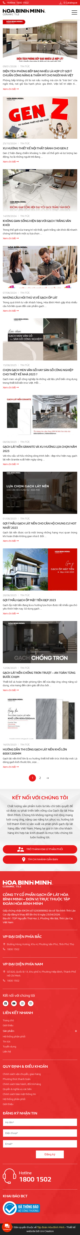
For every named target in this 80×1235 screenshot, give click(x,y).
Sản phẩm (8, 1031)
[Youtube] (14, 1003)
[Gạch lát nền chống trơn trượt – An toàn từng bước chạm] (40, 642)
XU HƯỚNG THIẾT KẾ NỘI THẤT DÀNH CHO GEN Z (35, 148)
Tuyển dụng (9, 1046)
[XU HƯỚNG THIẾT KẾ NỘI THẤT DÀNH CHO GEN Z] (40, 118)
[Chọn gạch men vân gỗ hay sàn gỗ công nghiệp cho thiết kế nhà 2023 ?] (40, 339)
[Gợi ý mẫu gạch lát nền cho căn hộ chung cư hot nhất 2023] (40, 493)
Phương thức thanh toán (17, 1079)
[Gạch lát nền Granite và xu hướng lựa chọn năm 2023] (40, 416)
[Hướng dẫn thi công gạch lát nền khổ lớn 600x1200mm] (40, 719)
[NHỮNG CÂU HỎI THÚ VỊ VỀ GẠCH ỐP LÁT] (40, 267)
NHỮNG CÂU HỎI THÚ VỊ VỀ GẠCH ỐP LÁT (30, 297)
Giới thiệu (8, 1025)
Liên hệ (7, 1051)
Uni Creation (47, 1231)
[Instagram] (22, 1003)
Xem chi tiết (9, 89)
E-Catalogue (70, 2)
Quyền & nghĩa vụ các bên (17, 1089)
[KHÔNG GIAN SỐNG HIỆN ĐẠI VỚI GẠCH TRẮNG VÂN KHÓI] (40, 190)
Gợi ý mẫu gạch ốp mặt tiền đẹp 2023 (29, 600)
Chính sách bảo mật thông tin (19, 1094)
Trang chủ (8, 1020)
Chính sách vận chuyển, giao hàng (22, 1074)
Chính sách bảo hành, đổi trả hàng (22, 1084)
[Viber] (30, 1003)
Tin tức (25, 66)
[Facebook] (5, 1003)
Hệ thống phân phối (14, 1036)
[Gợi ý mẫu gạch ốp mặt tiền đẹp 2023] (40, 569)
